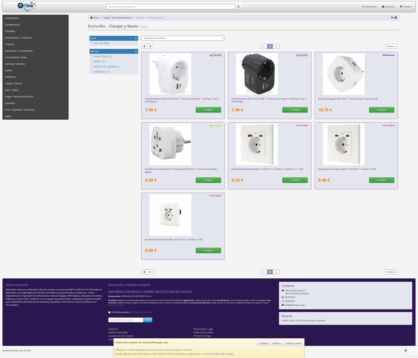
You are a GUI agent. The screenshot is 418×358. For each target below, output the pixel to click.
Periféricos (10, 76)
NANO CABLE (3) (103, 56)
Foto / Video (11, 90)
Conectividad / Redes (16, 57)
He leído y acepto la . (132, 312)
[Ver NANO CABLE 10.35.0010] (183, 215)
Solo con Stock (101, 43)
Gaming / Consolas (15, 63)
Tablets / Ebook (13, 83)
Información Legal (203, 329)
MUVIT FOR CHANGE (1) (106, 66)
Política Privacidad (117, 332)
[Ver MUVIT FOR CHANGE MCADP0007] (183, 144)
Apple (8, 116)
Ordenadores (12, 18)
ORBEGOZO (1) (102, 71)
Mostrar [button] (390, 46)
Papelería (10, 103)
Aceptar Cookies (293, 343)
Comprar (208, 109)
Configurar (264, 343)
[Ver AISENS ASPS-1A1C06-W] (183, 74)
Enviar (148, 319)
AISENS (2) (99, 61)
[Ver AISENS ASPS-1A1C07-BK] (269, 74)
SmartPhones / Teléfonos (18, 37)
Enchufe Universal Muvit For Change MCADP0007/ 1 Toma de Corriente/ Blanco (181, 170)
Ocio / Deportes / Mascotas (20, 109)
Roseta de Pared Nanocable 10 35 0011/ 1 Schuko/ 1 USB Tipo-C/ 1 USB (267, 169)
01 (270, 46)
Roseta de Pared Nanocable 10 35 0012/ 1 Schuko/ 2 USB (347, 169)
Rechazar (277, 343)
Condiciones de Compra (121, 335)
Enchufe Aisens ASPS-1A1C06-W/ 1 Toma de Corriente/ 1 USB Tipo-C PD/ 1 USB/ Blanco (182, 100)
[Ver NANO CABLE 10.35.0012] (356, 144)
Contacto (390, 6)
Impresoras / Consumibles (19, 50)
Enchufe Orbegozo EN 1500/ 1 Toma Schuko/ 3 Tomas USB (348, 98)
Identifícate (370, 6)
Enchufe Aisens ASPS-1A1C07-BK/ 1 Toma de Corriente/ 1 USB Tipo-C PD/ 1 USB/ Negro (269, 100)
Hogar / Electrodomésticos (19, 96)
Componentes (12, 24)
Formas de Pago (202, 335)
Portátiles (10, 31)
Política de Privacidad (116, 305)
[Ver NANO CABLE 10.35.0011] (269, 144)
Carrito (407, 6)
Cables (8, 70)
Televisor (10, 44)
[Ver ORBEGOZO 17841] (356, 74)
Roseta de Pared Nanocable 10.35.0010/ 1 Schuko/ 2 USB (173, 239)
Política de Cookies (223, 353)
